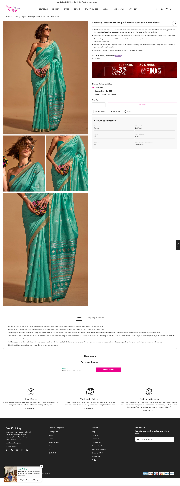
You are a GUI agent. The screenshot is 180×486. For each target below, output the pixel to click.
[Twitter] (22, 450)
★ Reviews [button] (178, 245)
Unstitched (99, 87)
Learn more (30, 408)
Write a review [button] (108, 369)
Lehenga (55, 9)
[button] (41, 466)
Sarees (51, 435)
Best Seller (43, 9)
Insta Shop (132, 9)
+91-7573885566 (11, 446)
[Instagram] (17, 450)
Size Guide (96, 456)
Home (8, 17)
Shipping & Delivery (99, 453)
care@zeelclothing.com (13, 443)
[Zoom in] (84, 25)
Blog (93, 432)
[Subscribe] (172, 439)
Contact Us (95, 439)
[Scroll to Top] (176, 474)
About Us (95, 435)
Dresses (106, 9)
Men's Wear (119, 9)
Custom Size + (105, 91)
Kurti (50, 449)
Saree (66, 9)
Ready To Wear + (105, 94)
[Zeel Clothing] (13, 9)
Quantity (95, 100)
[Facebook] (12, 450)
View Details (139, 144)
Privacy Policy (96, 442)
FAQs (94, 460)
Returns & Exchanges (99, 449)
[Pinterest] (7, 450)
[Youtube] (27, 450)
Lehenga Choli (54, 432)
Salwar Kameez (91, 9)
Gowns (77, 9)
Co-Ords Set (53, 453)
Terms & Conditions (98, 446)
